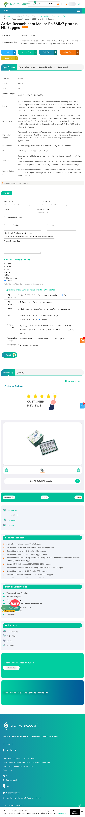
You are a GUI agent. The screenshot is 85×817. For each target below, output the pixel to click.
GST (28, 295)
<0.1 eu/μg (37, 309)
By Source (12, 520)
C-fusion (23, 302)
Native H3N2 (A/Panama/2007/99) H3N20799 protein (29, 560)
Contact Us (46, 736)
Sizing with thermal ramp (52, 329)
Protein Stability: (10, 326)
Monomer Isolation (27, 338)
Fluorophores (11, 278)
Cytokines (11, 614)
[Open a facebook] (3, 750)
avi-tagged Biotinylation (49, 295)
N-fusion (34, 302)
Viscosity (24, 333)
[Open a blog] (15, 750)
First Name (8, 201)
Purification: (11, 345)
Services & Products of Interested (18, 233)
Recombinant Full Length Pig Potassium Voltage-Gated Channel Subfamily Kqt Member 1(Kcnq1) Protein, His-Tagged (43, 555)
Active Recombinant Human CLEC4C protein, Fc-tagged (30, 571)
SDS (43, 497)
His (21, 295)
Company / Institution (13, 217)
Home (8, 16)
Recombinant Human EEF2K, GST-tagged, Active (27, 551)
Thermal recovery (64, 325)
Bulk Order (47, 52)
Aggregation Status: (12, 339)
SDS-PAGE (24, 345)
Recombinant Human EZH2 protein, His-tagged (26, 547)
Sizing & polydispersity (29, 329)
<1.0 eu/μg (24, 309)
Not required (64, 309)
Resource (24, 736)
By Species (12, 510)
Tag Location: (10, 302)
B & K (70, 329)
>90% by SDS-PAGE (49, 316)
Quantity (50, 225)
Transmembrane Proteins (17, 593)
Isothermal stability (45, 325)
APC (8, 269)
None (8, 264)
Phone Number (43, 209)
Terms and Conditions (12, 758)
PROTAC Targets (14, 596)
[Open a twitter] (7, 750)
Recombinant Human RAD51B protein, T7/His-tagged (29, 575)
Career (55, 736)
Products (6, 736)
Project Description (12, 241)
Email (7, 209)
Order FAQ (11, 636)
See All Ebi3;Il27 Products (41, 481)
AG (32, 325)
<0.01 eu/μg (50, 309)
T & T (23, 325)
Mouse (12, 515)
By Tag (11, 525)
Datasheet (7, 497)
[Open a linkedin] (11, 750)
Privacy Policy (61, 813)
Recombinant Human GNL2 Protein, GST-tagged (27, 567)
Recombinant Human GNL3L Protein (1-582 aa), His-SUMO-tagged (35, 564)
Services (15, 736)
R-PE (8, 266)
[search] (58, 4)
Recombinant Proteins (50, 16)
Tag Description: (12, 296)
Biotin (8, 275)
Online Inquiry (12, 631)
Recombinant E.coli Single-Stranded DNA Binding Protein (30, 544)
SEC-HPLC (36, 345)
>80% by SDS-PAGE (28, 316)
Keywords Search (34, 4)
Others (66, 16)
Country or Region (11, 225)
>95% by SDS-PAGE (28, 320)
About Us (10, 645)
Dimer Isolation (44, 338)
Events (9, 641)
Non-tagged (46, 302)
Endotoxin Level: (11, 309)
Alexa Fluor (11, 272)
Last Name (45, 201)
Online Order (68, 52)
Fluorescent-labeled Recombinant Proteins (24, 604)
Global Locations (13, 793)
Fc (35, 295)
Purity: (9, 315)
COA (77, 497)
